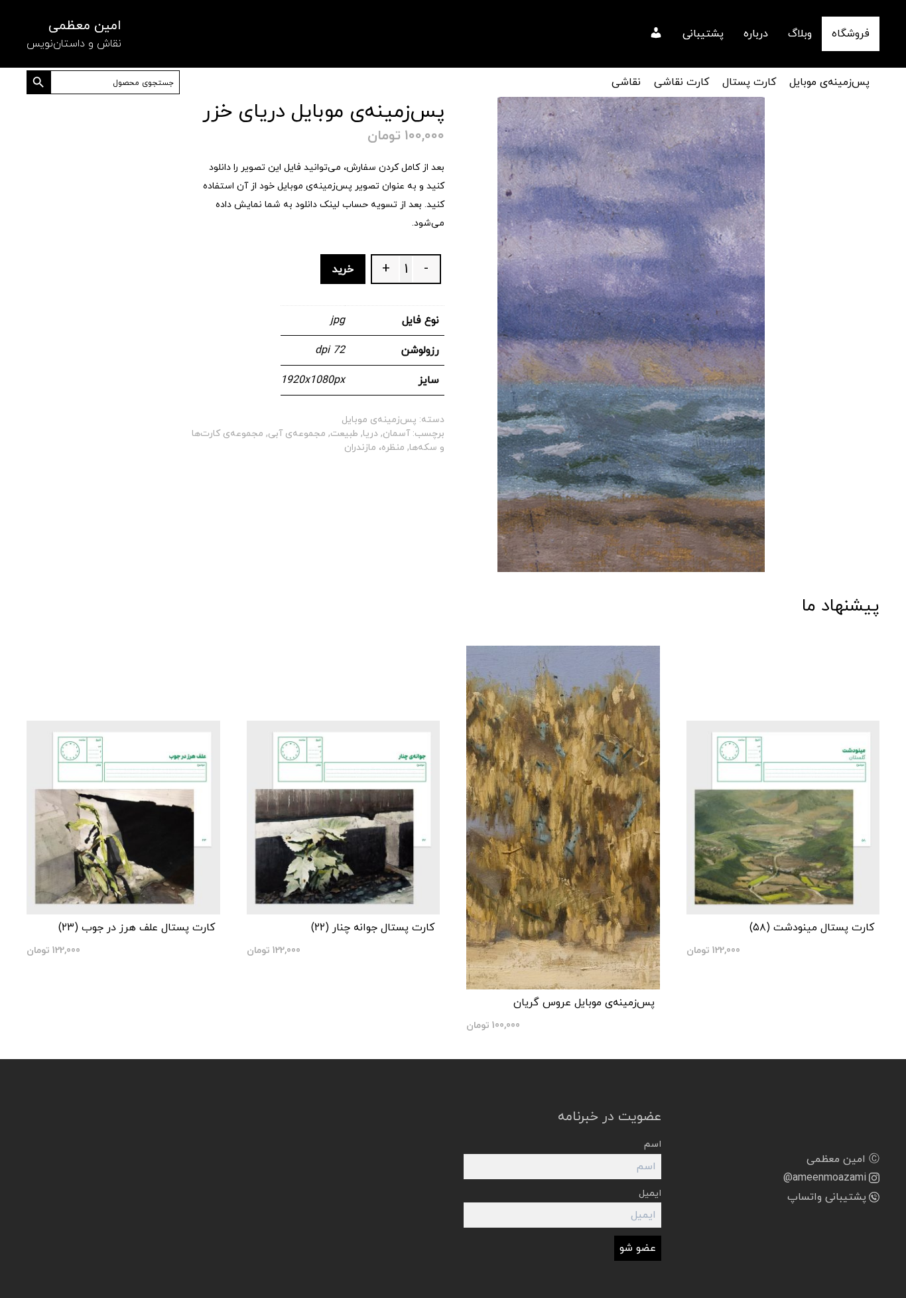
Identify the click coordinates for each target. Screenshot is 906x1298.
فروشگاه (851, 34)
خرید (343, 269)
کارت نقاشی (681, 82)
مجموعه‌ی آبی (297, 433)
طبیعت (344, 433)
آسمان (396, 433)
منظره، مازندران (374, 447)
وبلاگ (800, 34)
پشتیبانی (703, 34)
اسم (652, 1144)
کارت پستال (749, 82)
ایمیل (650, 1193)
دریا (370, 433)
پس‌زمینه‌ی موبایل (829, 82)
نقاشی (626, 82)
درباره (756, 34)
